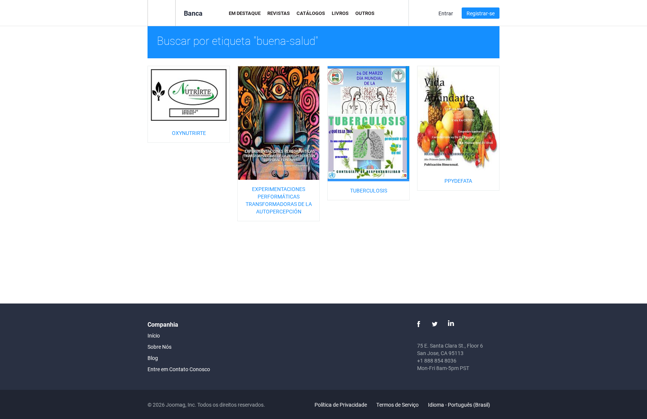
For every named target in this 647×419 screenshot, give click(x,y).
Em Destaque (245, 13)
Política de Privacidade (341, 404)
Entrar (445, 13)
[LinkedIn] (450, 324)
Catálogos (311, 13)
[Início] (161, 12)
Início (154, 335)
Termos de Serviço (397, 404)
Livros (340, 13)
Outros (364, 13)
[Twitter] (434, 324)
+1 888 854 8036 (436, 360)
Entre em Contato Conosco (179, 369)
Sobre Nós (159, 346)
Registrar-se (481, 13)
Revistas (278, 13)
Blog (153, 357)
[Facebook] (418, 324)
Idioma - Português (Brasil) (459, 404)
